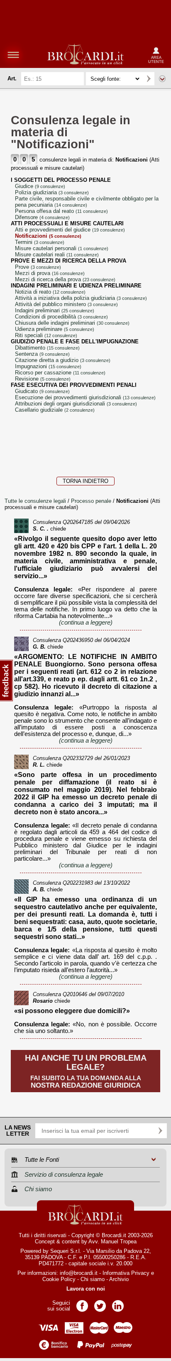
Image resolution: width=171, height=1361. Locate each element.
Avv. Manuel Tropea (112, 1241)
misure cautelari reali (57, 254)
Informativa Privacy (126, 1273)
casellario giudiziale (55, 410)
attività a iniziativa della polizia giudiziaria (81, 298)
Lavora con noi (85, 1289)
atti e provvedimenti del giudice (70, 230)
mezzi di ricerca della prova (65, 279)
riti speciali (46, 335)
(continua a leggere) (85, 622)
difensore (42, 217)
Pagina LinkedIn (118, 1303)
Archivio (119, 1279)
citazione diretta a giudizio (62, 360)
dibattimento (47, 348)
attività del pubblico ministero (66, 304)
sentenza (42, 354)
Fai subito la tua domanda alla (86, 1071)
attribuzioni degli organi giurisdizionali (76, 404)
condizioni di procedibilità (61, 317)
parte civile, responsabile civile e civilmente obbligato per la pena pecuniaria (87, 201)
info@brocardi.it (79, 1273)
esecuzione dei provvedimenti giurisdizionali (85, 397)
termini (39, 242)
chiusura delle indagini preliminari (72, 323)
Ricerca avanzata (162, 78)
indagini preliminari (54, 310)
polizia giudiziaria (52, 192)
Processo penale (92, 501)
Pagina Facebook (82, 1303)
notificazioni (48, 236)
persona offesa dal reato (61, 211)
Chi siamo (93, 1279)
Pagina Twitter (100, 1303)
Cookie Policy (59, 1279)
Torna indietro (85, 481)
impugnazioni (48, 366)
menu (13, 54)
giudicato (42, 391)
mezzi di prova (50, 273)
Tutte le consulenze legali (35, 501)
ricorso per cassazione (60, 372)
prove (38, 267)
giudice (40, 186)
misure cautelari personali (61, 248)
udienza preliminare (54, 329)
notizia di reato (50, 292)
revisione (43, 379)
